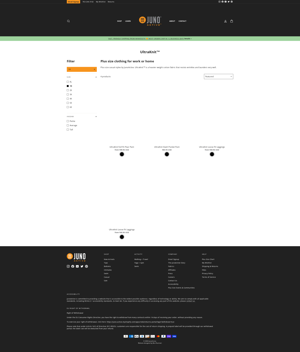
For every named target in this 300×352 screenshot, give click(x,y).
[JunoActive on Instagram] (68, 266)
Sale (105, 280)
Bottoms (107, 266)
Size (69, 77)
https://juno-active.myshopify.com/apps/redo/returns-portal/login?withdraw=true (140, 322)
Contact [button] (182, 21)
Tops (106, 263)
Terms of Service (209, 277)
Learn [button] (128, 21)
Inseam (70, 116)
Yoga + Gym (139, 263)
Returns (111, 2)
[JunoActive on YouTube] (77, 266)
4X (71, 98)
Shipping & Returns (210, 266)
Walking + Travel (141, 259)
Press (170, 273)
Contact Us (172, 280)
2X (71, 90)
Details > (188, 38)
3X (71, 94)
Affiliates (172, 270)
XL (71, 82)
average (73, 125)
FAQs (204, 270)
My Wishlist (100, 2)
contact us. (190, 301)
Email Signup (173, 259)
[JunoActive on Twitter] (82, 266)
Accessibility (173, 284)
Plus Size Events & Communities (181, 288)
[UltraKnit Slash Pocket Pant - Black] (167, 154)
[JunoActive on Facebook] (72, 266)
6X (71, 107)
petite (72, 121)
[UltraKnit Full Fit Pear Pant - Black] (122, 154)
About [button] (172, 21)
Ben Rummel (157, 343)
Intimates (108, 270)
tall (71, 129)
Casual (106, 277)
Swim (106, 273)
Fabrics (171, 266)
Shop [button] (119, 21)
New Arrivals (109, 259)
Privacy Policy (207, 273)
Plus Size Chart (208, 259)
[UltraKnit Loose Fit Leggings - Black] (212, 154)
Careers (171, 277)
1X (70, 69)
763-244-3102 (88, 2)
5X (71, 103)
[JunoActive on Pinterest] (86, 266)
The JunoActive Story (176, 263)
